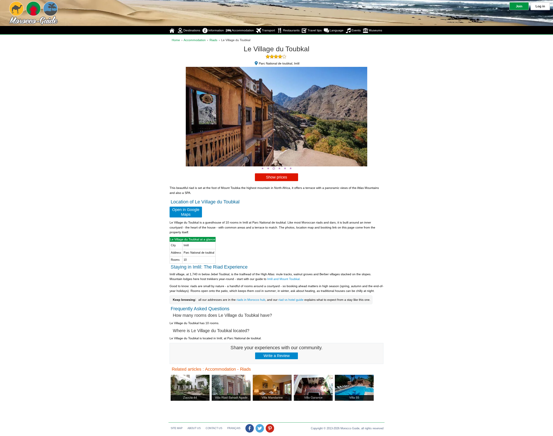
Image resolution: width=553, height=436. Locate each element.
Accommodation (243, 30)
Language (336, 30)
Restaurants (291, 30)
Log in (540, 6)
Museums (375, 30)
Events (356, 30)
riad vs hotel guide (291, 299)
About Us (194, 428)
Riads (213, 40)
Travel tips (315, 30)
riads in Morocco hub (251, 299)
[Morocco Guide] (25, 12)
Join (519, 6)
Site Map (177, 428)
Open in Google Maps (185, 212)
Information (216, 30)
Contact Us (214, 428)
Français (233, 428)
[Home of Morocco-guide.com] (172, 30)
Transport (268, 30)
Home (176, 40)
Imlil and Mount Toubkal (283, 279)
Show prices (276, 177)
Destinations (191, 30)
